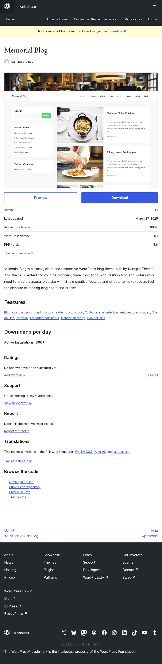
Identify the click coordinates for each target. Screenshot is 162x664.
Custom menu (94, 312)
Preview (40, 197)
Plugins (49, 570)
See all (153, 375)
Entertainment (115, 312)
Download (119, 197)
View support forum (18, 403)
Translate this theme (18, 461)
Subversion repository (24, 487)
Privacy (10, 577)
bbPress (12, 606)
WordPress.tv (95, 577)
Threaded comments (44, 318)
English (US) (83, 451)
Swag (129, 577)
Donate (130, 570)
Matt (10, 598)
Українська (121, 451)
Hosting (10, 570)
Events (128, 562)
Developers (92, 570)
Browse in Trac (19, 492)
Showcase (52, 555)
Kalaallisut (21, 633)
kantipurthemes (22, 61)
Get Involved (133, 555)
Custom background (26, 312)
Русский (100, 451)
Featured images (138, 312)
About (9, 555)
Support (89, 562)
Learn (87, 555)
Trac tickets (17, 497)
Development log (21, 482)
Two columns (96, 318)
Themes (10, 19)
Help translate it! (114, 31)
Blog (7, 312)
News (8, 562)
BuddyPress (15, 613)
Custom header (53, 312)
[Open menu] (155, 6)
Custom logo (74, 312)
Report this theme (16, 431)
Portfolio (22, 318)
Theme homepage (17, 253)
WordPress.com (18, 591)
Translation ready (73, 318)
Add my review (14, 375)
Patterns (50, 577)
